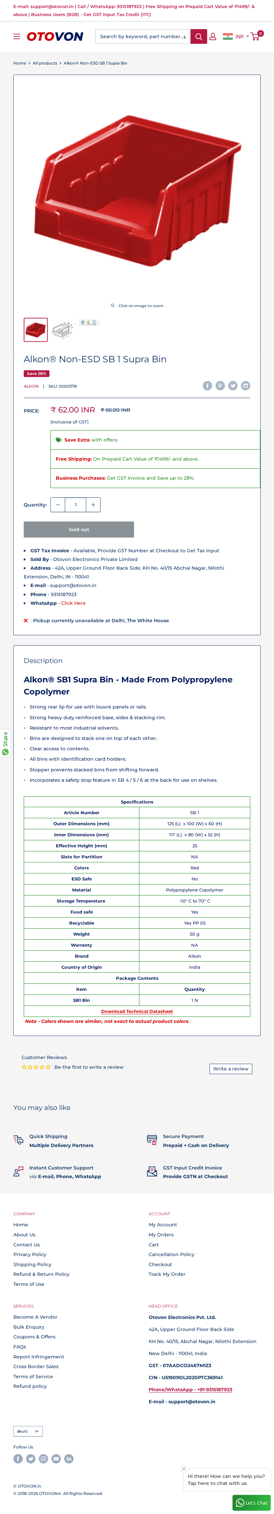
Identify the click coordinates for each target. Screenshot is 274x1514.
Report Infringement (38, 1357)
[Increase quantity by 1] (93, 505)
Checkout (160, 1264)
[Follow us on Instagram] (43, 1458)
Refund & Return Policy (41, 1274)
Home (19, 63)
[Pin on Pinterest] (220, 385)
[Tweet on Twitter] (233, 385)
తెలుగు (22, 1431)
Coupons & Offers (34, 1337)
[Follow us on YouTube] (56, 1458)
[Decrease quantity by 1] (58, 505)
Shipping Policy (32, 1264)
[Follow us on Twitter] (30, 1458)
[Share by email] (245, 385)
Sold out (79, 530)
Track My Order (167, 1274)
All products (45, 63)
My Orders (161, 1235)
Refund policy (30, 1386)
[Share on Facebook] (207, 385)
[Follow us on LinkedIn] (69, 1458)
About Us (24, 1235)
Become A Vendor (35, 1317)
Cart (154, 1245)
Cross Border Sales (35, 1366)
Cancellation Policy (171, 1254)
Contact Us (26, 1245)
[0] (255, 36)
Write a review (231, 1069)
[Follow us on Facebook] (18, 1458)
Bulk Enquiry (28, 1327)
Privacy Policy (29, 1254)
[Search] (198, 36)
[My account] (213, 36)
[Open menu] (16, 36)
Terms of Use (28, 1284)
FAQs (19, 1347)
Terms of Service (33, 1377)
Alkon (31, 386)
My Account (163, 1225)
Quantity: (35, 505)
